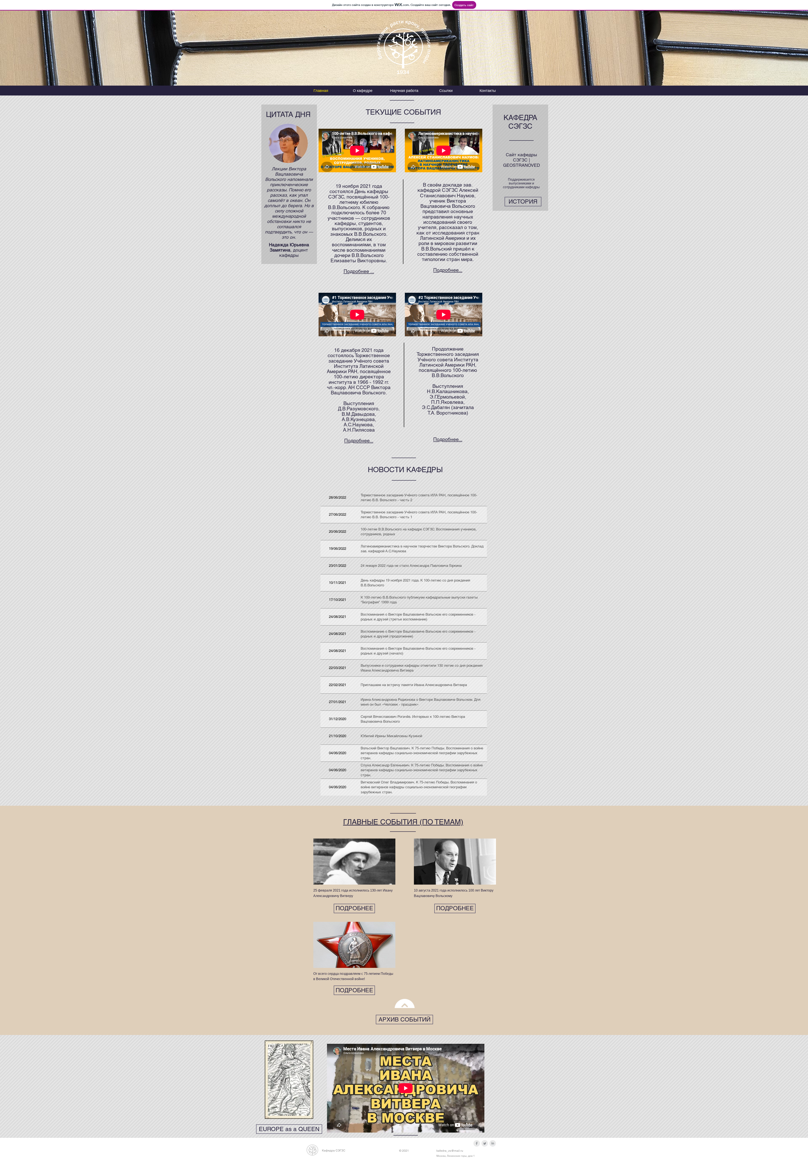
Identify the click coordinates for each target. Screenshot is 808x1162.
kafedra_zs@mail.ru (449, 1150)
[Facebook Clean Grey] (476, 1143)
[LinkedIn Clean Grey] (492, 1143)
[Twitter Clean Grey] (484, 1143)
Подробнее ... (359, 271)
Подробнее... (447, 270)
